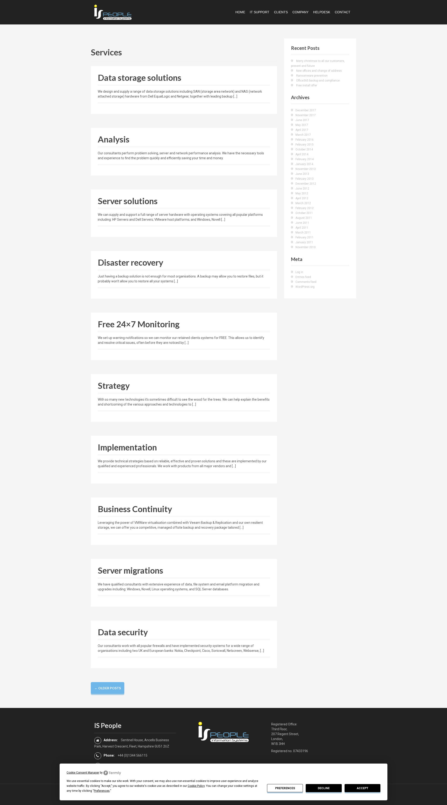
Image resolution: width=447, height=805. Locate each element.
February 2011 (304, 237)
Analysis (113, 139)
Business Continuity (135, 509)
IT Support (259, 12)
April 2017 (301, 130)
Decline (324, 788)
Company (300, 12)
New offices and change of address (319, 70)
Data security (123, 632)
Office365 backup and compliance (318, 80)
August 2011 (303, 218)
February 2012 (304, 208)
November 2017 (305, 115)
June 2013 (302, 174)
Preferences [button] (102, 790)
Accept (362, 788)
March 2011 (303, 232)
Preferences (285, 788)
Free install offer (306, 85)
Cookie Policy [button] (196, 786)
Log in (299, 272)
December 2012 (305, 183)
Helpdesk (321, 12)
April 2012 (301, 198)
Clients (281, 12)
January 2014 (304, 164)
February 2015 (304, 144)
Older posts (107, 688)
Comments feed (305, 282)
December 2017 (305, 110)
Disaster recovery (130, 262)
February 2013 (304, 178)
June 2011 (302, 222)
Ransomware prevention (312, 75)
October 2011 (304, 213)
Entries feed (303, 277)
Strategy (114, 385)
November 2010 (305, 247)
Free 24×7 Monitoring (138, 324)
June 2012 (302, 188)
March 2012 (303, 203)
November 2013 (305, 169)
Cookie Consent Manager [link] (83, 772)
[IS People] (113, 12)
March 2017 (303, 134)
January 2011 (304, 242)
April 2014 (301, 154)
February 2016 (304, 139)
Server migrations (130, 570)
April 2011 (301, 227)
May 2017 (301, 125)
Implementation (127, 447)
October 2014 (304, 149)
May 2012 (301, 193)
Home (240, 12)
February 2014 (304, 159)
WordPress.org (305, 286)
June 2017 (302, 120)
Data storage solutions (139, 77)
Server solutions (128, 201)
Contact (342, 12)
